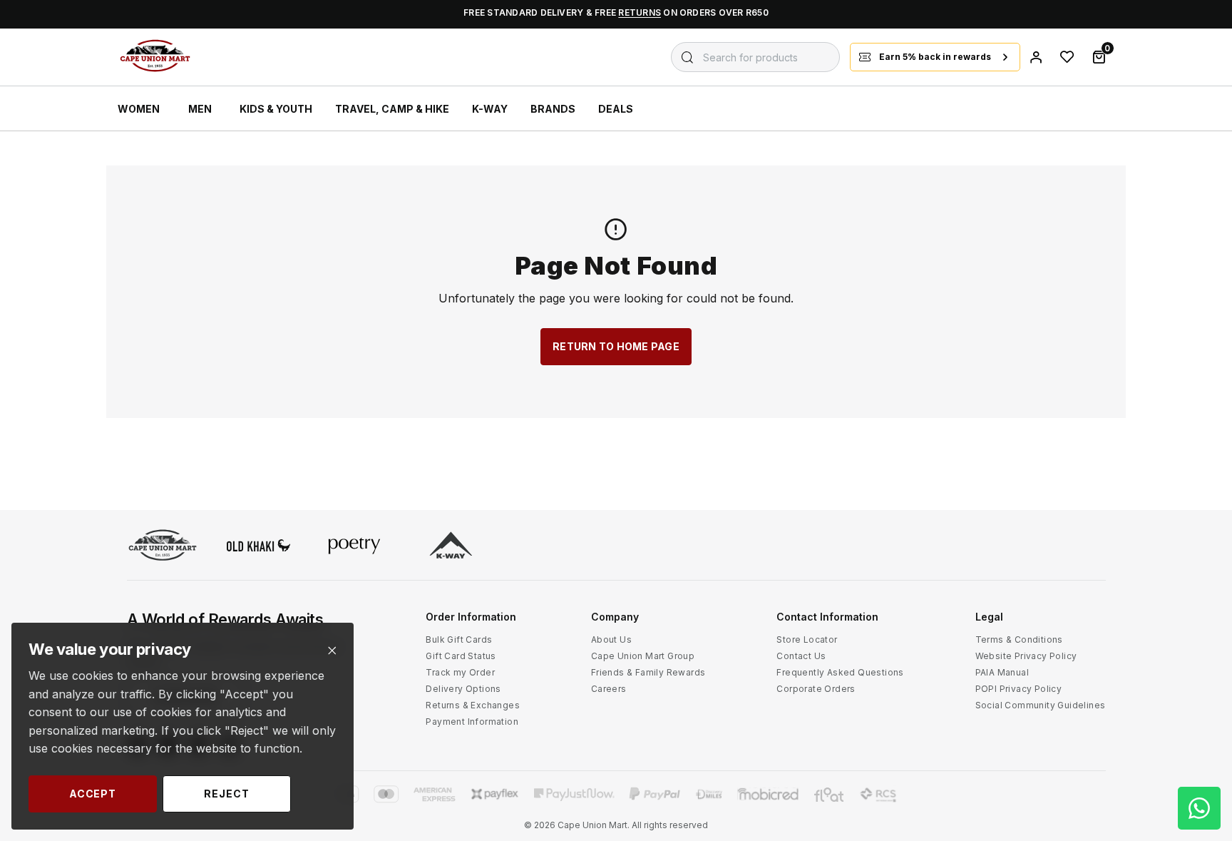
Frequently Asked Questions (839, 672)
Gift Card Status (461, 656)
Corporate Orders (815, 688)
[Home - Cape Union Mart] (162, 546)
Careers (609, 688)
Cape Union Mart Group (642, 656)
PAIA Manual (1002, 672)
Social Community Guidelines (1040, 705)
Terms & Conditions (1019, 639)
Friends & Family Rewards (648, 672)
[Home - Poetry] (354, 546)
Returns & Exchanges (473, 705)
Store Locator (806, 639)
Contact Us (801, 656)
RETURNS (639, 12)
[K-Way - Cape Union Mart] (451, 546)
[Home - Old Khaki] (259, 546)
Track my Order (460, 672)
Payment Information (472, 721)
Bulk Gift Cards (459, 639)
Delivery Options (463, 688)
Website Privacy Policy (1026, 656)
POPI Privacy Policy (1018, 688)
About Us (611, 639)
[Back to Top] (1199, 694)
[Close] (332, 651)
